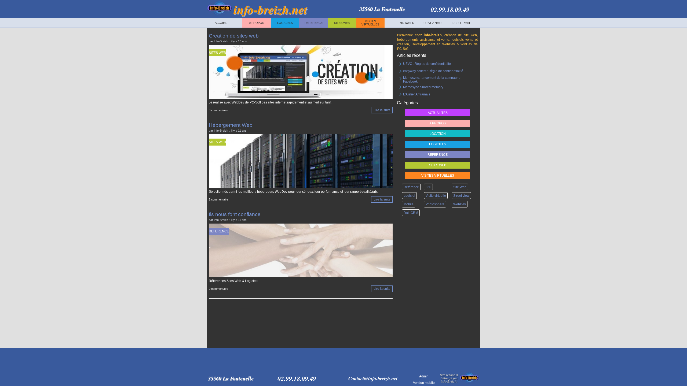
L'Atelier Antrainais (416, 94)
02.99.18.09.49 (450, 9)
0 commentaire (218, 110)
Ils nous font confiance (235, 214)
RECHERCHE (461, 23)
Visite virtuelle (436, 196)
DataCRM (411, 213)
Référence (411, 187)
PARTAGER (406, 23)
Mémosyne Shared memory (423, 87)
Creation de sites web (234, 36)
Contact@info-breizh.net (372, 378)
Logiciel (409, 196)
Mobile (409, 204)
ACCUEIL (221, 22)
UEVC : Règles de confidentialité (427, 64)
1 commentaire (218, 199)
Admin (424, 376)
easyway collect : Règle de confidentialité (433, 71)
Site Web (459, 187)
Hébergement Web (231, 125)
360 (428, 187)
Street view (461, 196)
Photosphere (435, 204)
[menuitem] (406, 23)
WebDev (459, 204)
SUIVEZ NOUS (433, 23)
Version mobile (424, 382)
